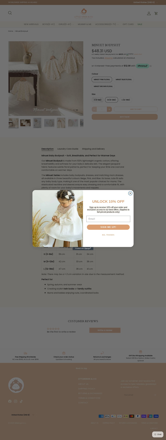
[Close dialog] (130, 193)
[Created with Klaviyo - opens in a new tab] (83, 248)
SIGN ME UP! (108, 227)
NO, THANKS (108, 235)
